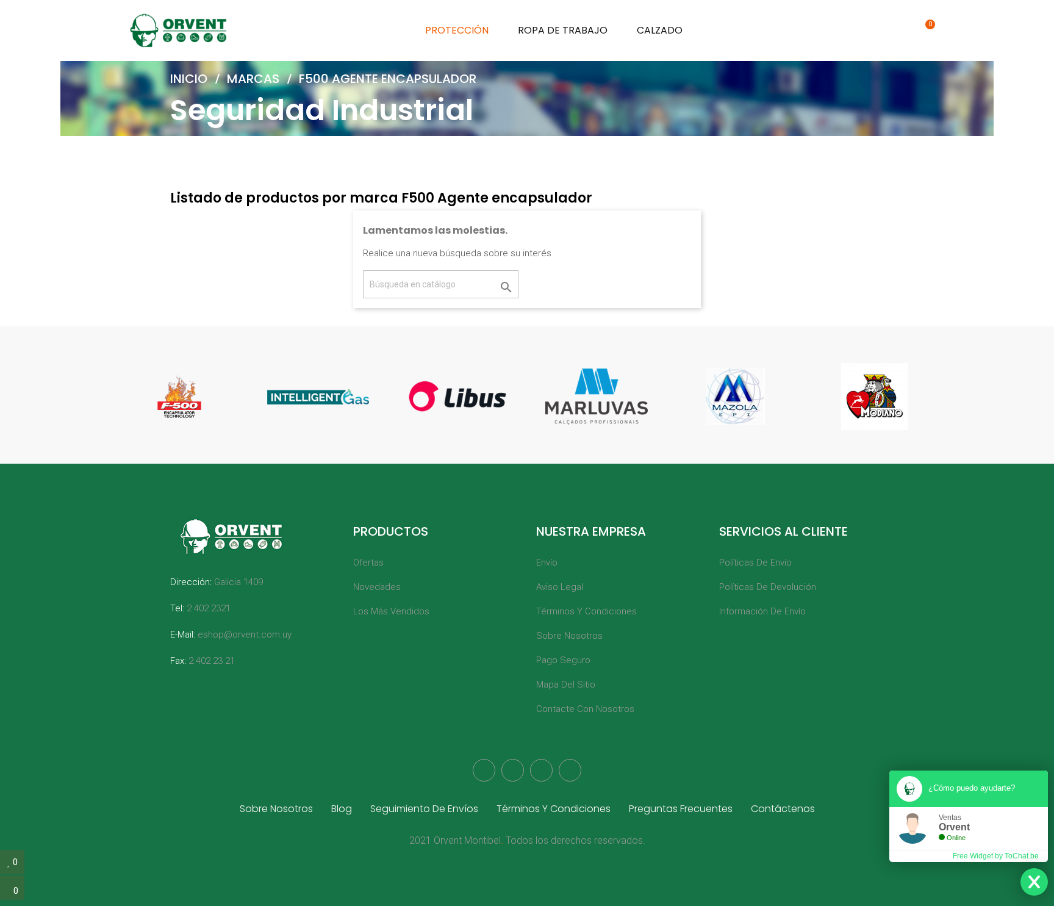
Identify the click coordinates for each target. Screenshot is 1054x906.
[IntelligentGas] (318, 396)
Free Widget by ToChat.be (996, 856)
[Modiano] (874, 396)
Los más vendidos (391, 611)
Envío (546, 562)
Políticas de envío (755, 562)
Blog (341, 809)
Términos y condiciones (586, 611)
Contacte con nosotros (585, 708)
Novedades (377, 586)
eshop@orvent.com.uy (245, 634)
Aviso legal (559, 586)
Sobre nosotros (569, 635)
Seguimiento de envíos (424, 809)
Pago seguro (563, 660)
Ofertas (368, 562)
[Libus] (457, 396)
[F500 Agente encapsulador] (179, 396)
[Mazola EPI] (735, 396)
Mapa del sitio (565, 684)
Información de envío (762, 611)
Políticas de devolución (767, 586)
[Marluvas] (596, 396)
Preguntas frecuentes (681, 809)
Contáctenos (783, 809)
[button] (871, 30)
